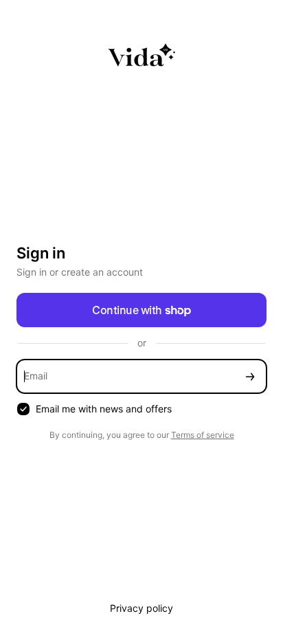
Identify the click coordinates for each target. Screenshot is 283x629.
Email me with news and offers (104, 409)
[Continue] (250, 376)
